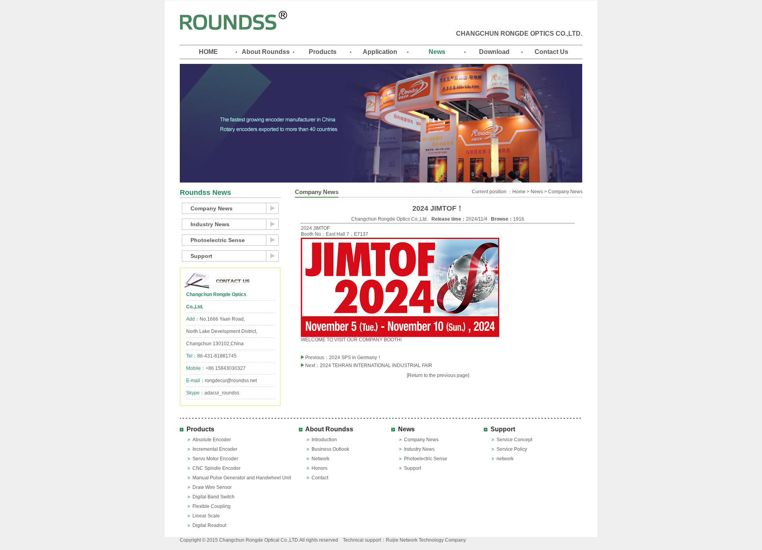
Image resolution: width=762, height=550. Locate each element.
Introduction (324, 439)
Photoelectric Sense (217, 240)
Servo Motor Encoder (215, 459)
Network (320, 459)
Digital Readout (209, 525)
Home (518, 191)
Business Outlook (330, 449)
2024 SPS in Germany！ (355, 357)
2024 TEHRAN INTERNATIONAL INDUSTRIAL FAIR (376, 365)
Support (201, 256)
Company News (211, 208)
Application (380, 51)
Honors (319, 468)
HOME (208, 51)
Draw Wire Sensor (212, 487)
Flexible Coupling (211, 506)
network (505, 459)
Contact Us (551, 51)
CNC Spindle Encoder (216, 468)
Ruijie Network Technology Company (426, 540)
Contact (320, 478)
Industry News (209, 224)
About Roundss (266, 51)
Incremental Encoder (214, 449)
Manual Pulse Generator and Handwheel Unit (241, 478)
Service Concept (514, 439)
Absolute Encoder (211, 439)
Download (494, 51)
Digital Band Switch (213, 497)
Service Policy (511, 449)
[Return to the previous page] (438, 375)
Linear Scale (206, 516)
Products (323, 51)
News (437, 51)
